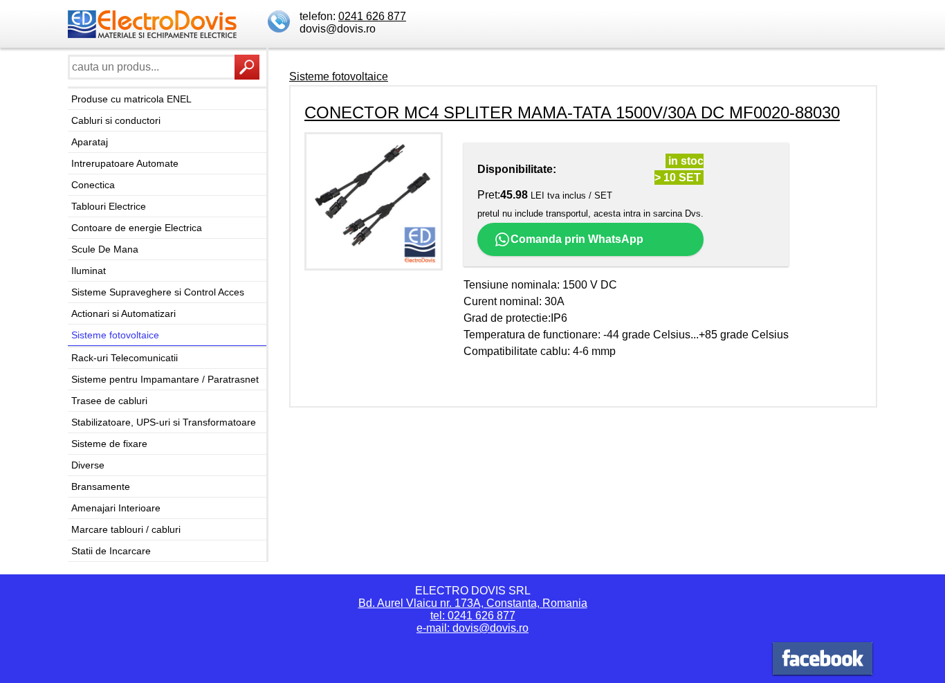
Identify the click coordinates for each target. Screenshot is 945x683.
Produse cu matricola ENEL (131, 98)
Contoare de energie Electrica (136, 227)
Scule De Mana (104, 249)
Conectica (93, 184)
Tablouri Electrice (108, 206)
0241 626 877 (372, 16)
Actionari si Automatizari (123, 313)
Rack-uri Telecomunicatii (124, 357)
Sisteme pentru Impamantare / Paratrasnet (165, 379)
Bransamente (100, 486)
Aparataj (89, 141)
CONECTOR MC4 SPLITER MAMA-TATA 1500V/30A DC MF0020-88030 (572, 112)
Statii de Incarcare (111, 550)
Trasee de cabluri (109, 400)
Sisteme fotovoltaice (115, 334)
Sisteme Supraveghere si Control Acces (157, 292)
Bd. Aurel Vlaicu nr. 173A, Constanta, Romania (472, 603)
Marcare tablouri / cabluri (126, 529)
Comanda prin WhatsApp (577, 239)
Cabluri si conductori (115, 120)
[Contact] (280, 22)
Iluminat (88, 270)
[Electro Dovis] (822, 660)
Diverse (87, 465)
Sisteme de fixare (109, 443)
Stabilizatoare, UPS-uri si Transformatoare (163, 422)
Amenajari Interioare (115, 507)
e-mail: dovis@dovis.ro (472, 628)
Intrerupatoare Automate (124, 163)
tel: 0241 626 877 (472, 615)
